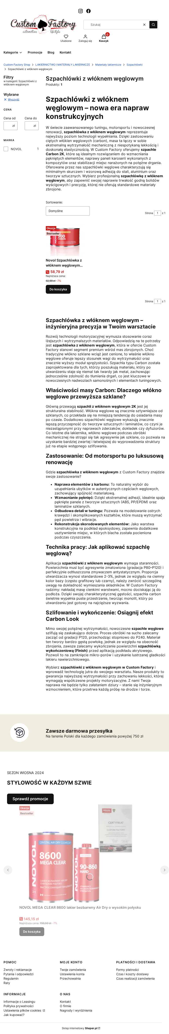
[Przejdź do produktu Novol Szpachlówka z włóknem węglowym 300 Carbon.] (64, 240)
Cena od (10, 118)
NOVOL (16, 149)
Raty (7, 983)
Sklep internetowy (79, 1028)
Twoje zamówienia (73, 969)
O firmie (65, 1006)
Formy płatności (127, 969)
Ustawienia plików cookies (23, 1010)
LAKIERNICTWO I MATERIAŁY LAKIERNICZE (62, 64)
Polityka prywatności (18, 1006)
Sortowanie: (54, 202)
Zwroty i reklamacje (18, 969)
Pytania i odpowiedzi (18, 974)
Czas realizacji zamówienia (135, 978)
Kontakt (65, 1001)
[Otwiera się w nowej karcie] (80, 11)
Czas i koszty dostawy (132, 974)
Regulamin (11, 978)
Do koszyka (58, 289)
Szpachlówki (135, 64)
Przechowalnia (70, 978)
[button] (153, 24)
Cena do (31, 118)
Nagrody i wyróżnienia (76, 1010)
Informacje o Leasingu (19, 1001)
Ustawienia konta (72, 974)
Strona (149, 213)
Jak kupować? (14, 1015)
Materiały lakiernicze (108, 64)
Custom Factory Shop (17, 64)
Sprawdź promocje (30, 798)
